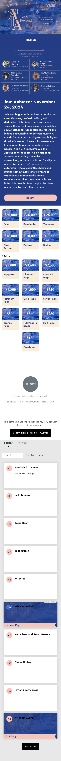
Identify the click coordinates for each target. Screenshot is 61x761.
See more (30, 746)
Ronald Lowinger (27, 473)
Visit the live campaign (30, 433)
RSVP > (30, 197)
